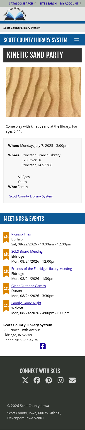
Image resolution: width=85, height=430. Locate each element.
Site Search (48, 3)
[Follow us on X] (25, 381)
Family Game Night (26, 303)
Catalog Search (21, 3)
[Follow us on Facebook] (37, 381)
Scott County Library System (36, 40)
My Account (69, 3)
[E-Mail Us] (72, 381)
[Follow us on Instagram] (60, 381)
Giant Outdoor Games (28, 285)
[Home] (13, 14)
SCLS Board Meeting (27, 251)
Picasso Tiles (21, 234)
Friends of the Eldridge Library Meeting (41, 268)
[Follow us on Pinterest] (48, 381)
